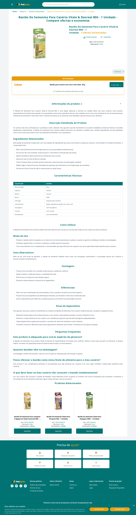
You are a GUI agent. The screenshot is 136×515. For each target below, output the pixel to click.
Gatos (71, 488)
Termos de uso (35, 488)
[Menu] (12, 4)
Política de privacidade (38, 485)
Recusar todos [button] (120, 509)
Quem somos (54, 485)
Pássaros (23, 11)
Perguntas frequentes (116, 488)
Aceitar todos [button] (99, 509)
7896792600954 (29, 422)
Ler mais (18, 513)
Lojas (91, 488)
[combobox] (68, 4)
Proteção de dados (36, 491)
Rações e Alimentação (36, 11)
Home (14, 11)
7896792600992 (91, 422)
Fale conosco (113, 485)
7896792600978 (60, 422)
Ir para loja (116, 84)
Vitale (101, 44)
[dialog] (68, 509)
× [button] (134, 505)
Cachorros (73, 485)
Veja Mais (27, 431)
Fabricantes (93, 485)
